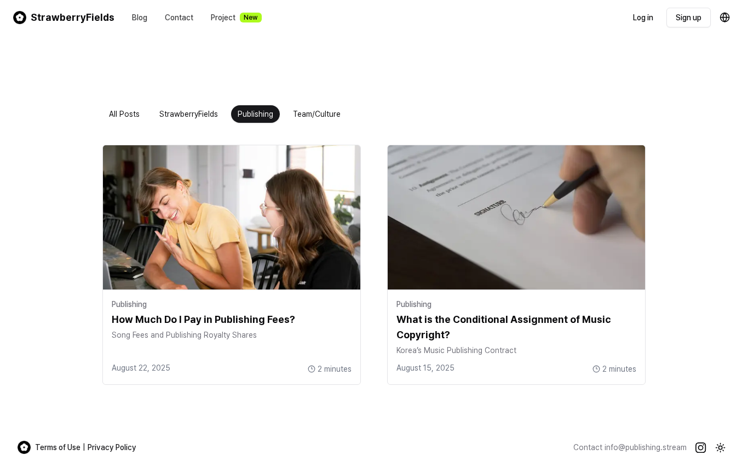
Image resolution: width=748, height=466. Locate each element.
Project (234, 17)
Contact (179, 17)
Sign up (688, 17)
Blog (139, 17)
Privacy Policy (112, 447)
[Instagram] (701, 447)
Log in (643, 17)
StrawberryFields (188, 114)
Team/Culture (317, 114)
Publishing (255, 114)
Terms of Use (57, 447)
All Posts (124, 114)
